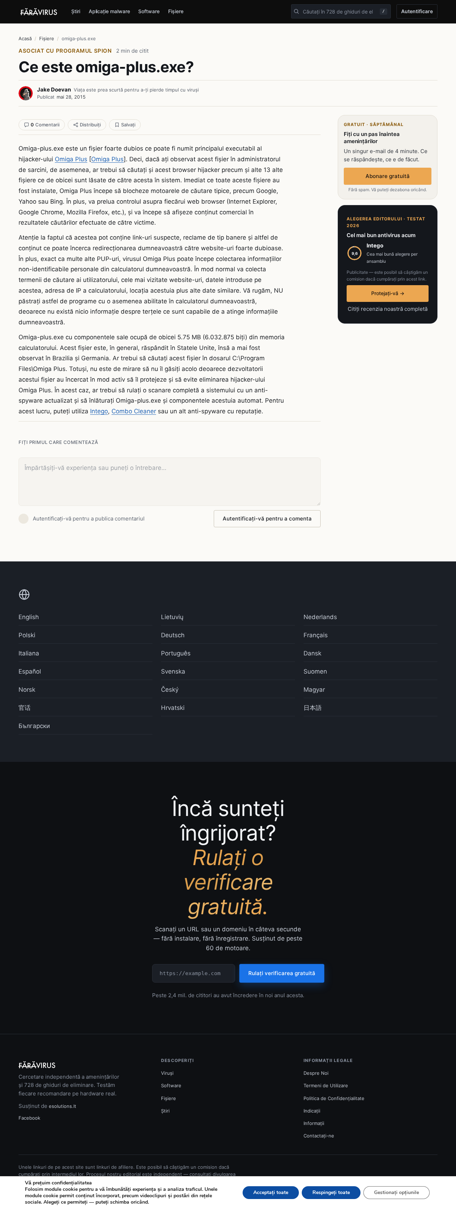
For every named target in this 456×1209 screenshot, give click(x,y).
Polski (27, 635)
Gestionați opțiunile (396, 1192)
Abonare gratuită (388, 176)
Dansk (312, 653)
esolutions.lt (62, 1106)
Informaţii (314, 1123)
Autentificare (417, 11)
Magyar (314, 689)
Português (176, 653)
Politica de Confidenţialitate (334, 1098)
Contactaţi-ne (319, 1136)
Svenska (173, 671)
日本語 (313, 707)
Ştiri (75, 11)
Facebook (29, 1118)
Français (316, 635)
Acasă (25, 38)
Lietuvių (172, 617)
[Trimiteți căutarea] (296, 11)
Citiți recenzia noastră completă (388, 308)
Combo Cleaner (134, 411)
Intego (99, 411)
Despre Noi (316, 1073)
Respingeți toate (331, 1192)
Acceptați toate (270, 1192)
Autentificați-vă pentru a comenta (267, 518)
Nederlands (320, 617)
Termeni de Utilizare (326, 1085)
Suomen (315, 671)
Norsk (27, 689)
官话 (25, 707)
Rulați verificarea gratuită (281, 973)
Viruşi (167, 1073)
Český (169, 689)
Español (30, 671)
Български (34, 725)
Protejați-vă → (387, 293)
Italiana (29, 653)
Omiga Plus (71, 159)
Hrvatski (173, 707)
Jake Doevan (54, 89)
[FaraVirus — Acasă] (39, 11)
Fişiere (175, 11)
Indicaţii (312, 1111)
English (29, 617)
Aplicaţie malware (109, 11)
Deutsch (173, 635)
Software (148, 11)
